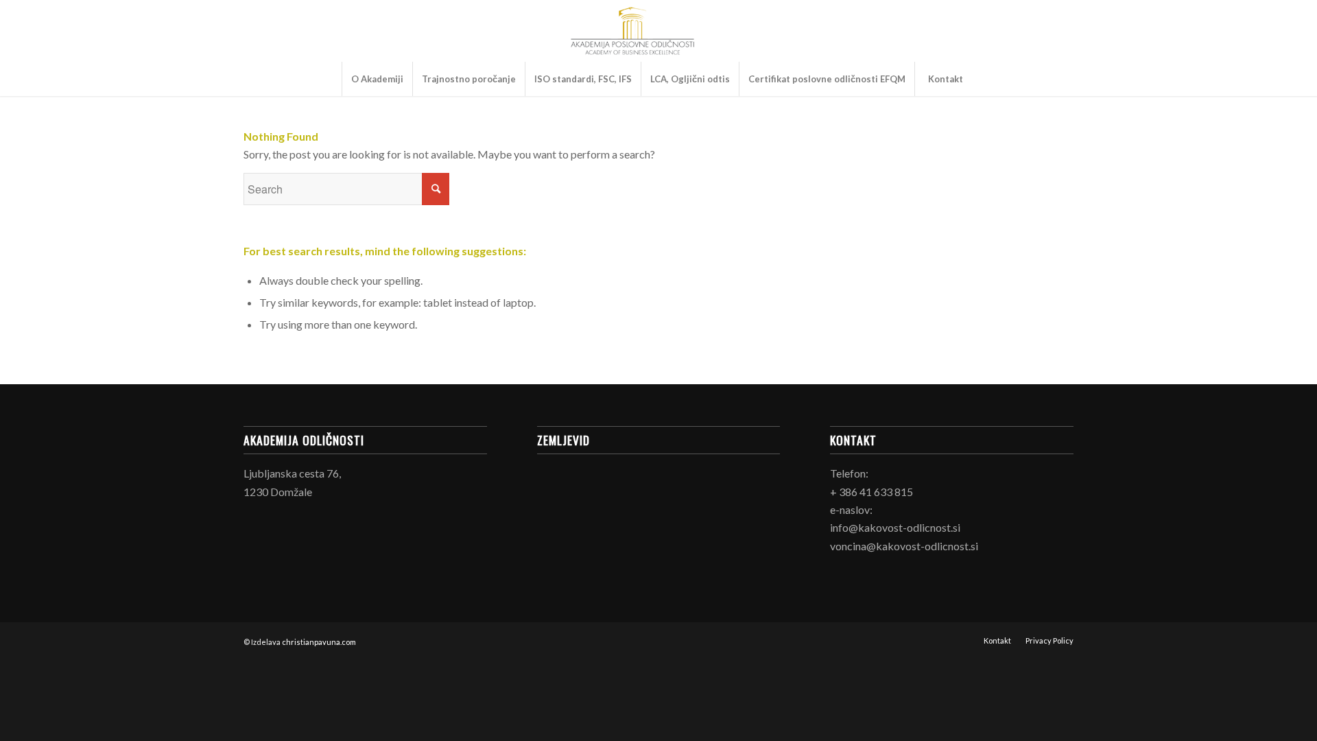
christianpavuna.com (319, 641)
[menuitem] (377, 79)
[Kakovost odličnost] (632, 31)
